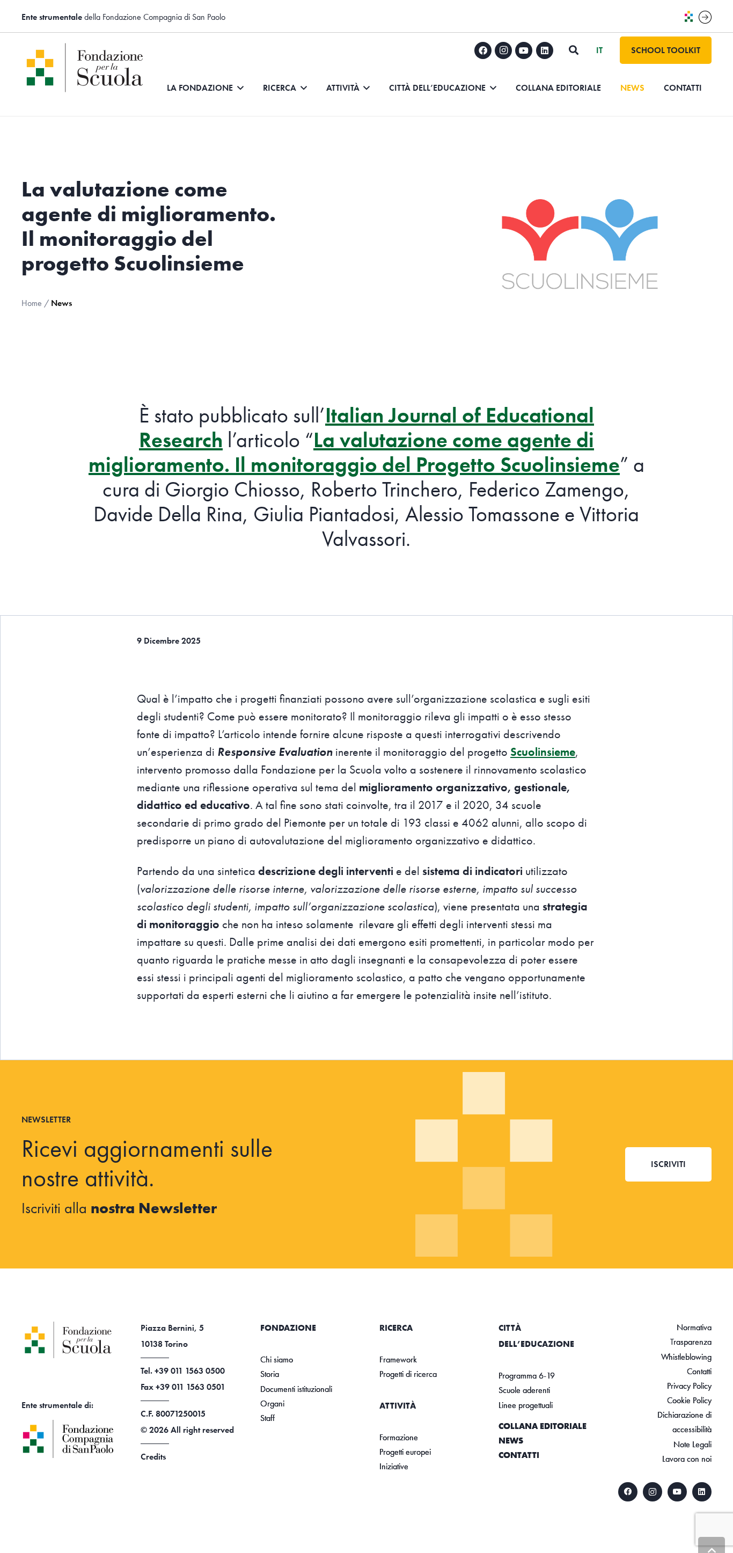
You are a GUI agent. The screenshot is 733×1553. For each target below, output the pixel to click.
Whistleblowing (686, 1356)
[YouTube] (523, 50)
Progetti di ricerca (408, 1374)
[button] (573, 50)
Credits (153, 1456)
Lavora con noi (687, 1458)
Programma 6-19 (527, 1375)
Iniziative (393, 1466)
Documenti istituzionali (296, 1389)
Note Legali (692, 1444)
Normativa (694, 1327)
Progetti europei (405, 1451)
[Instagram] (503, 50)
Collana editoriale (543, 1426)
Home (31, 303)
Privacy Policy (689, 1385)
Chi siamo (276, 1359)
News (511, 1440)
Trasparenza (691, 1341)
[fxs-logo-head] (87, 67)
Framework (398, 1359)
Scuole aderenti (524, 1390)
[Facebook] (483, 50)
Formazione (398, 1437)
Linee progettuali (526, 1405)
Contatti (519, 1455)
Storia (269, 1374)
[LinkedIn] (544, 50)
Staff (267, 1418)
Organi (272, 1403)
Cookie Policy (689, 1400)
